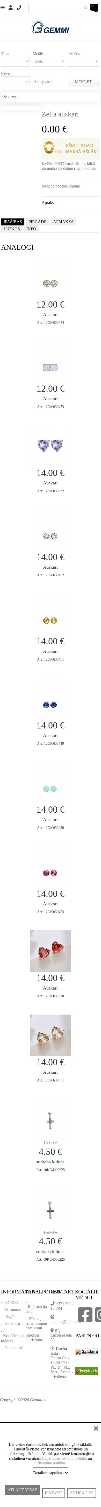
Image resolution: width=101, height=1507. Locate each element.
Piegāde (10, 1316)
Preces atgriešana (34, 1337)
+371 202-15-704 (62, 1305)
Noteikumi (13, 1347)
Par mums (12, 1309)
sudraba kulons (50, 1161)
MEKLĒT (84, 82)
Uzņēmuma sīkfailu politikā (64, 1458)
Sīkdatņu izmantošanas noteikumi (36, 1323)
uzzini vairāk (85, 168)
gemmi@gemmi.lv (67, 1322)
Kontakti (11, 1302)
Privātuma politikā (50, 1463)
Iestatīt (53, 1493)
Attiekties (81, 1493)
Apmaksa (12, 1324)
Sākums (10, 97)
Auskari (50, 314)
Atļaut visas (22, 1493)
